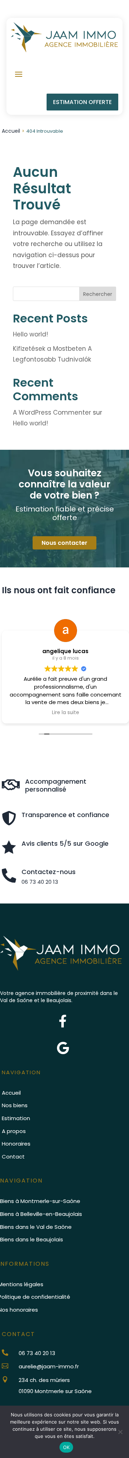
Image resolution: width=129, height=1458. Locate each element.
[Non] (120, 1431)
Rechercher (97, 294)
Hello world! (30, 334)
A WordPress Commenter (52, 412)
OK (66, 1447)
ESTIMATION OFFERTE (82, 102)
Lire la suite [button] (65, 712)
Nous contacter (64, 543)
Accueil (11, 131)
